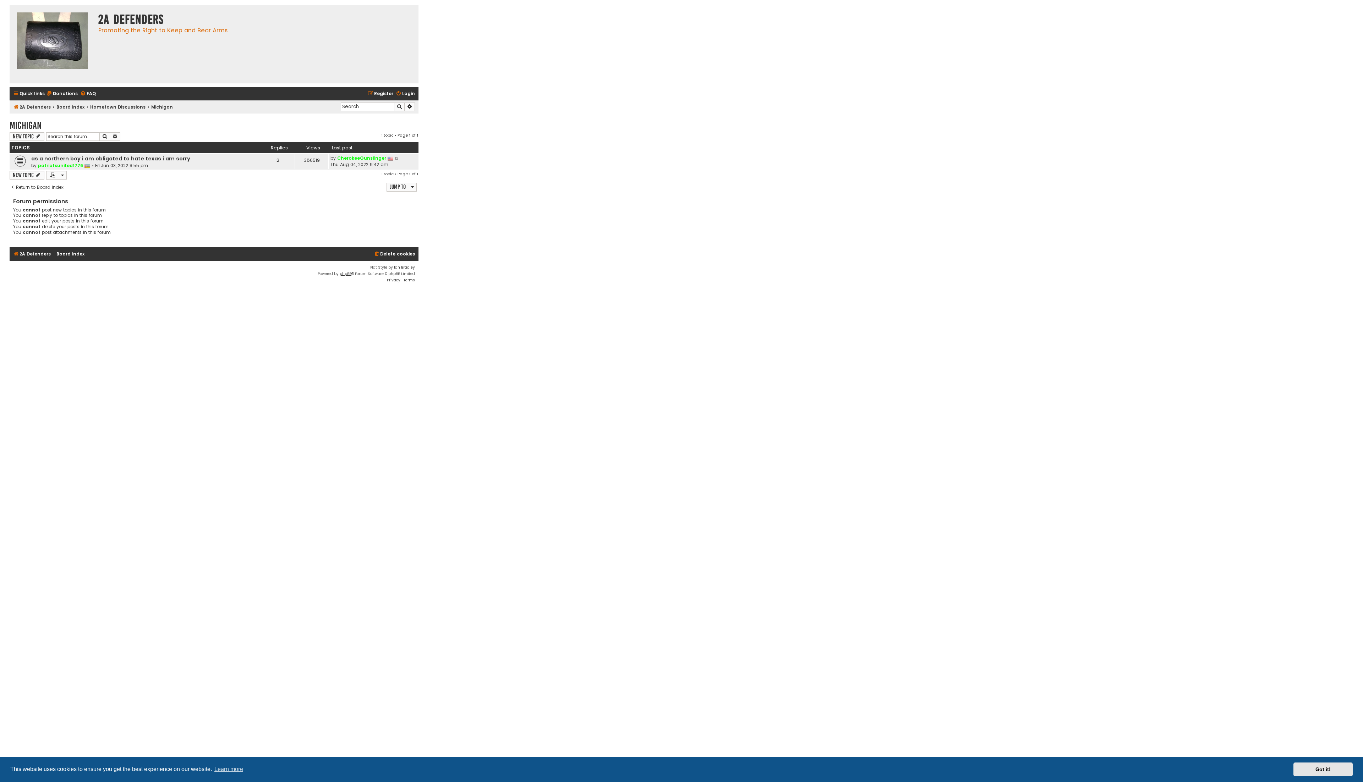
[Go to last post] (397, 158)
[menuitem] (62, 94)
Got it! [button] (1323, 769)
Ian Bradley (404, 267)
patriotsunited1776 (60, 166)
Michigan (26, 125)
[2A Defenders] (52, 44)
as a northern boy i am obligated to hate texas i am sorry (110, 158)
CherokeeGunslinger (361, 158)
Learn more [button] (228, 769)
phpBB (345, 273)
